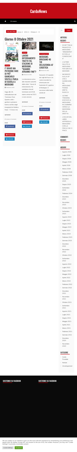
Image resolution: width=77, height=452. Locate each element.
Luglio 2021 (66, 315)
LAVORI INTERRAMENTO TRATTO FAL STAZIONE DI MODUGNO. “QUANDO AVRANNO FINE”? (29, 63)
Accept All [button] (19, 447)
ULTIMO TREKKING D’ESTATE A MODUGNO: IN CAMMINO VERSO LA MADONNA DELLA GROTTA (67, 104)
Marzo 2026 (66, 169)
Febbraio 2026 (67, 172)
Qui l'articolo (7, 115)
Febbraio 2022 (67, 284)
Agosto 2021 (66, 311)
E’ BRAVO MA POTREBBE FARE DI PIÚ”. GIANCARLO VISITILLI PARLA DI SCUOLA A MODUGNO (11, 76)
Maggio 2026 (66, 162)
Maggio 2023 (66, 227)
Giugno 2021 (66, 318)
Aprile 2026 (66, 165)
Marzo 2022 (66, 281)
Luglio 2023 (66, 220)
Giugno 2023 (66, 224)
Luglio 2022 (66, 267)
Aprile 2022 (66, 277)
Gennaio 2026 (67, 175)
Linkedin (10, 139)
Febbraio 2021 (67, 331)
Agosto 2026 (66, 152)
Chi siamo (13, 21)
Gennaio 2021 (67, 335)
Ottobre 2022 (67, 255)
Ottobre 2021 (67, 302)
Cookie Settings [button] (8, 447)
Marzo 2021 (66, 328)
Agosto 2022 (66, 264)
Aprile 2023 (66, 230)
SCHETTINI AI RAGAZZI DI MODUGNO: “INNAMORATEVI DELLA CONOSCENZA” (67, 51)
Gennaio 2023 (67, 240)
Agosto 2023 (66, 217)
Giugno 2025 (66, 184)
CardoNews (38, 11)
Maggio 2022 (66, 274)
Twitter (10, 130)
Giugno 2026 (66, 158)
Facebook (10, 126)
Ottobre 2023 (67, 208)
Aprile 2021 (66, 325)
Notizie (7, 65)
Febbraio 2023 (67, 237)
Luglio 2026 (66, 155)
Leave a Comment (11, 119)
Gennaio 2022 (67, 288)
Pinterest (10, 135)
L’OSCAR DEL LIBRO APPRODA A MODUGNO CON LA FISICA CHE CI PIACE (67, 123)
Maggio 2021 (66, 321)
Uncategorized (44, 54)
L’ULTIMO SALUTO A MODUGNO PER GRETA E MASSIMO (67, 66)
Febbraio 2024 (67, 193)
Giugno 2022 (66, 271)
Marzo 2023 (66, 234)
